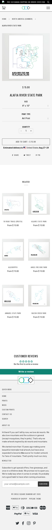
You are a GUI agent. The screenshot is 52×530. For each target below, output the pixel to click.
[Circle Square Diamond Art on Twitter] (17, 524)
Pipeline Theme (35, 499)
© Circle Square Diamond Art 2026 (26, 494)
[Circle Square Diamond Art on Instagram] (29, 524)
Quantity (26, 127)
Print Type (26, 114)
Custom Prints (8, 410)
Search (5, 419)
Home (4, 19)
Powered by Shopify (19, 499)
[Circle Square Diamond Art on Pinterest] (34, 524)
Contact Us (7, 414)
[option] (26, 57)
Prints (4, 401)
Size (26, 101)
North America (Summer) (22, 19)
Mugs (4, 405)
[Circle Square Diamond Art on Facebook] (23, 524)
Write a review (26, 371)
